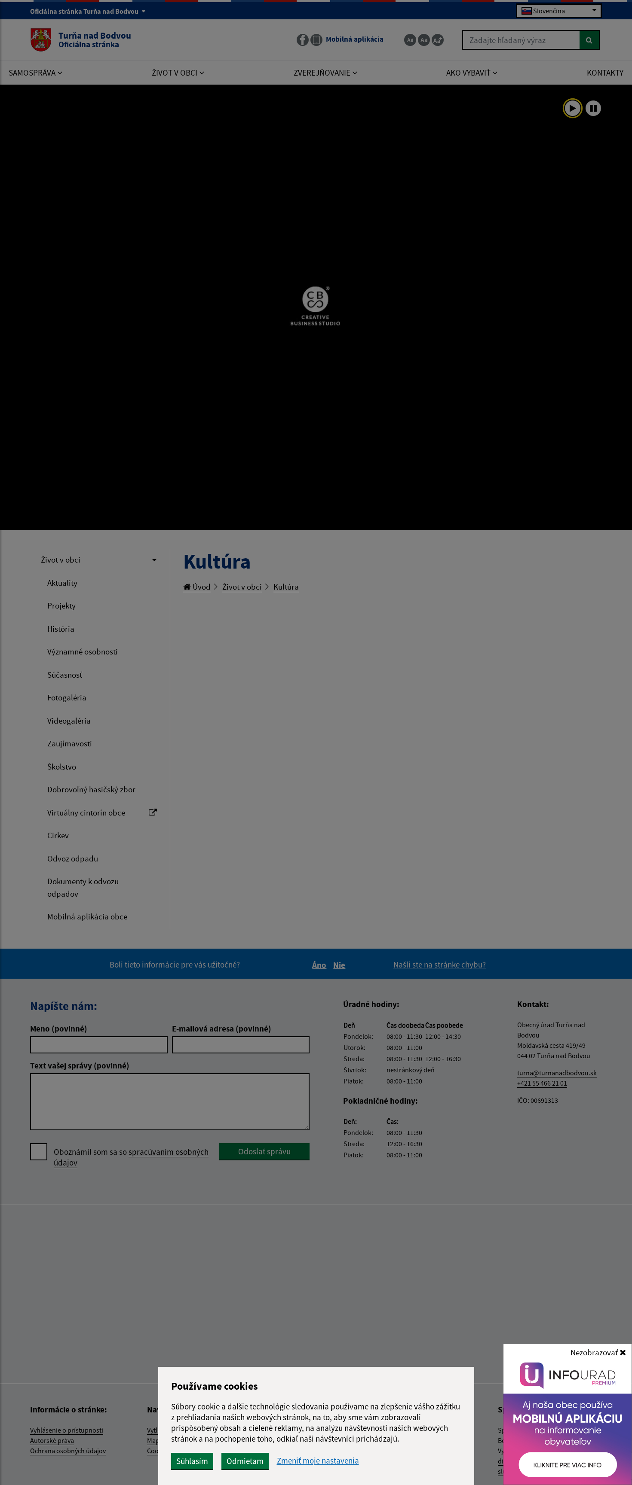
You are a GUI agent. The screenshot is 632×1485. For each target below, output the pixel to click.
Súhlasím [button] (192, 1461)
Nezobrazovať (595, 1352)
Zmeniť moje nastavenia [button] (318, 1461)
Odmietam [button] (245, 1461)
